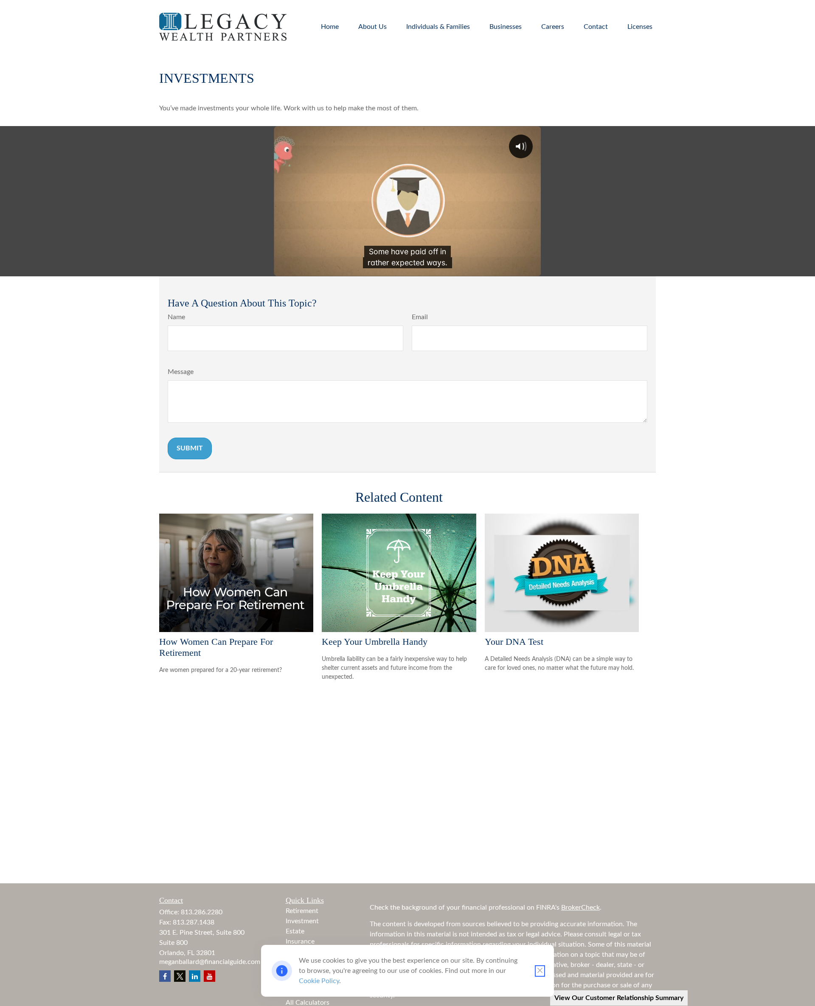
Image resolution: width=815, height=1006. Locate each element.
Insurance (300, 941)
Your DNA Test (514, 641)
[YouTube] (209, 976)
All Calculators (307, 1002)
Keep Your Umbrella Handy (374, 641)
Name (176, 317)
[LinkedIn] (194, 976)
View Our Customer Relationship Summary (618, 998)
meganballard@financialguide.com (209, 961)
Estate (295, 931)
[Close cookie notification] (540, 971)
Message (181, 371)
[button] (330, 26)
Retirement (302, 911)
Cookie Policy (319, 981)
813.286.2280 (201, 912)
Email (420, 317)
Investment (302, 921)
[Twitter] (179, 976)
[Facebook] (165, 976)
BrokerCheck (580, 907)
